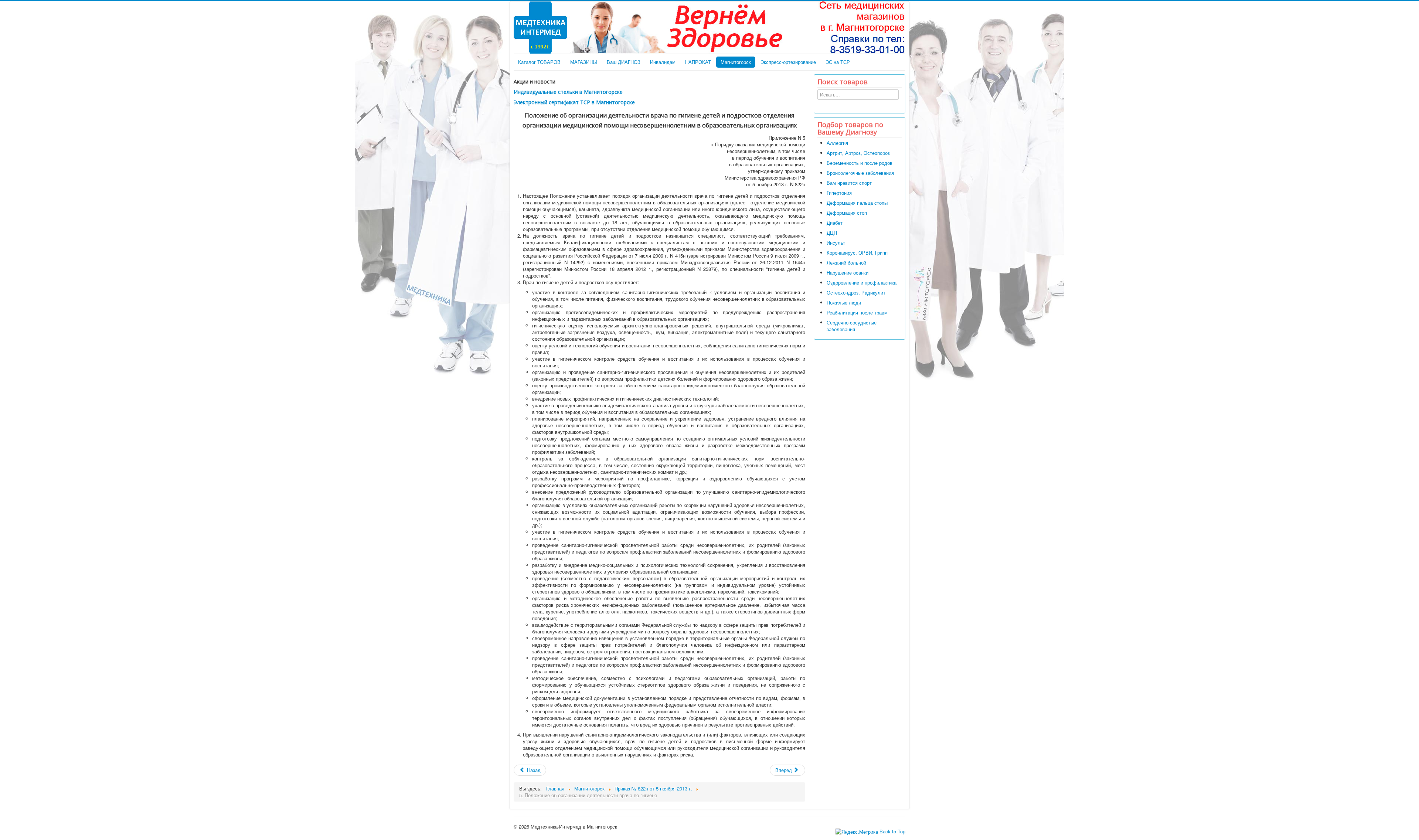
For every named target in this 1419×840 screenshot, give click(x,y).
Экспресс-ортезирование (788, 61)
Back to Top (892, 831)
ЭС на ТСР (838, 61)
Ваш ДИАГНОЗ (623, 61)
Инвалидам (663, 61)
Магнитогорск (736, 61)
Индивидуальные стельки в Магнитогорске (568, 91)
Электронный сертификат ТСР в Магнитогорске (574, 102)
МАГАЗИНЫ (583, 61)
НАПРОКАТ (698, 61)
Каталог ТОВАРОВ (539, 61)
